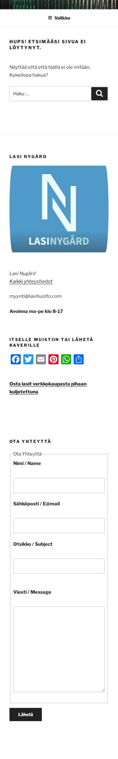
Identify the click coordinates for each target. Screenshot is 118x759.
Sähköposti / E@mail (36, 504)
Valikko (62, 18)
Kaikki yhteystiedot (31, 281)
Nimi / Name (27, 463)
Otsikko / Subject (33, 544)
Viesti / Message (32, 592)
